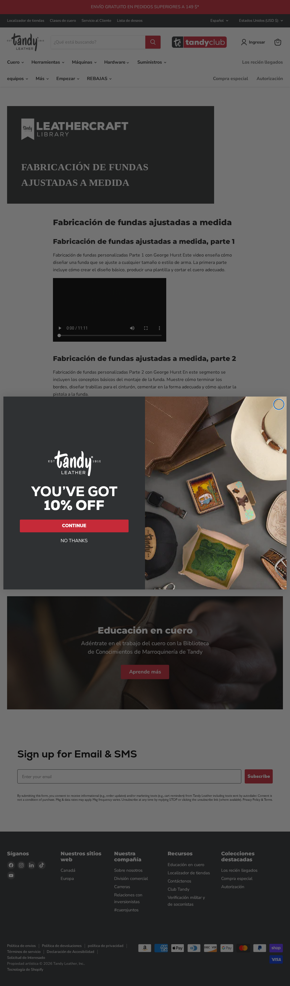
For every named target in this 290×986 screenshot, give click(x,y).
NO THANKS (74, 541)
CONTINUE (74, 526)
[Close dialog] (278, 404)
